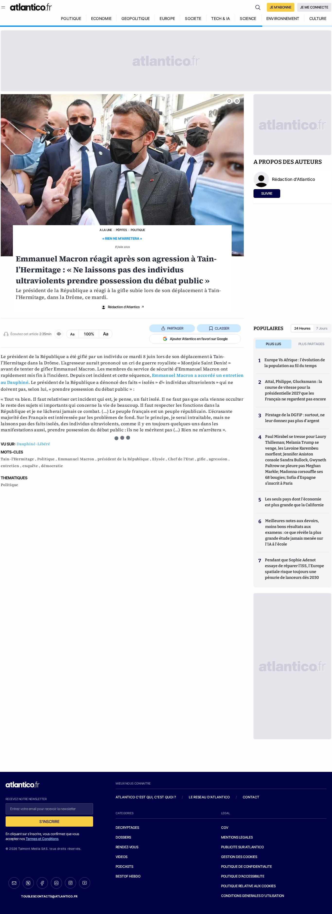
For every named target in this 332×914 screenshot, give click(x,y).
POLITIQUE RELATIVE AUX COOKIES (248, 886)
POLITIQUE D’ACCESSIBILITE (242, 876)
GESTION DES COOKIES (239, 857)
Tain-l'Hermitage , (19, 459)
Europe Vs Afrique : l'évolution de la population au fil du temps (294, 363)
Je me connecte (314, 7)
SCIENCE (248, 18)
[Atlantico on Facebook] (42, 883)
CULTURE (317, 18)
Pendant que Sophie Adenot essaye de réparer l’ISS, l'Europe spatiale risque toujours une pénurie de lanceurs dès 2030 (294, 569)
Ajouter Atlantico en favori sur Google (199, 339)
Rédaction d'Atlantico (124, 307)
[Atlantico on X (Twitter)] (28, 883)
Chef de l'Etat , (182, 459)
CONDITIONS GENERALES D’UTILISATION (252, 896)
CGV (224, 827)
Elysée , (160, 459)
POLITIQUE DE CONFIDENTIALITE (246, 866)
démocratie (52, 466)
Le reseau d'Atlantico (209, 797)
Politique (138, 230)
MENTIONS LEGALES (237, 837)
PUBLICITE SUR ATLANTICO (242, 847)
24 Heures (302, 328)
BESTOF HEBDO (128, 876)
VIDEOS (121, 857)
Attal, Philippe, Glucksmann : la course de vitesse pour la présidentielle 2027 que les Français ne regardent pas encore (295, 390)
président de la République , (124, 459)
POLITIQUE (71, 18)
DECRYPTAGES (127, 827)
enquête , (31, 466)
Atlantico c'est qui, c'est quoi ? (146, 797)
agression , (219, 459)
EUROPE (167, 18)
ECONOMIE (101, 18)
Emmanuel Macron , (77, 459)
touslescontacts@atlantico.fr (49, 896)
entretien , (11, 466)
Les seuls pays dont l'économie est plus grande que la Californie (294, 502)
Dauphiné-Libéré (33, 444)
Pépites (121, 230)
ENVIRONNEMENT (282, 18)
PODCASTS (124, 866)
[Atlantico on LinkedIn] (56, 883)
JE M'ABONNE (280, 7)
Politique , (47, 459)
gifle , (203, 459)
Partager (175, 328)
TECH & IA (220, 18)
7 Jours (321, 328)
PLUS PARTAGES (311, 344)
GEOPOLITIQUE (136, 18)
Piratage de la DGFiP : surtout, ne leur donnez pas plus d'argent (295, 418)
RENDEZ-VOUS (127, 847)
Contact (251, 797)
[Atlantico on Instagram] (70, 882)
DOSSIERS (123, 837)
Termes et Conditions (42, 839)
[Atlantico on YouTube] (84, 882)
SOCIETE (193, 18)
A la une (106, 230)
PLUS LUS (273, 344)
